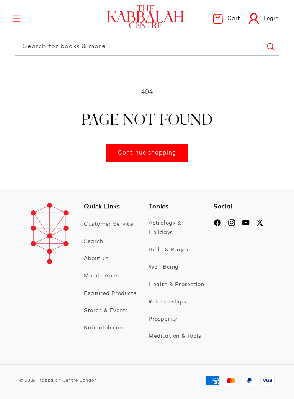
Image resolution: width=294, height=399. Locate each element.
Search (93, 241)
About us (96, 258)
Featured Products (110, 293)
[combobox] (146, 46)
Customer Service (109, 224)
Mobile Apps (101, 275)
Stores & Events (106, 310)
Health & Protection (176, 284)
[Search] (270, 46)
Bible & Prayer (169, 249)
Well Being (164, 267)
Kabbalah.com (104, 328)
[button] (16, 18)
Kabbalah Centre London (68, 380)
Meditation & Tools (175, 336)
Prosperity (163, 319)
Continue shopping (147, 153)
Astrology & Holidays (165, 227)
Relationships (167, 302)
